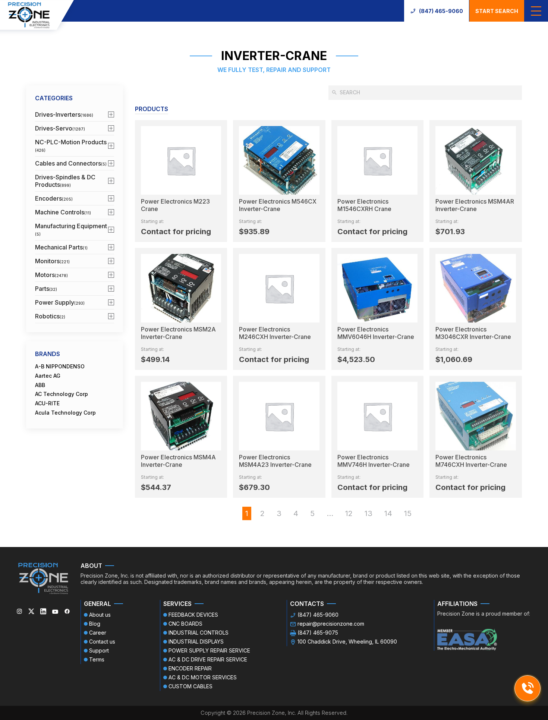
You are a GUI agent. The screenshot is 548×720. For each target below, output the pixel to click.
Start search (496, 11)
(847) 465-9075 (317, 632)
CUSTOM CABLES (190, 686)
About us (100, 614)
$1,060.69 (453, 359)
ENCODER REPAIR (190, 668)
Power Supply (60, 302)
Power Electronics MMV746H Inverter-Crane (373, 460)
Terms (96, 659)
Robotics (50, 316)
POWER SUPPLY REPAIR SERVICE (209, 650)
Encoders (54, 198)
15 (408, 513)
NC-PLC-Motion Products (71, 145)
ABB (40, 385)
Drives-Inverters (64, 114)
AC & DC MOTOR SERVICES (203, 677)
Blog (94, 623)
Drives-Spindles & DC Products (65, 180)
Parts (46, 288)
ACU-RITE (47, 403)
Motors (51, 275)
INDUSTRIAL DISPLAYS (196, 641)
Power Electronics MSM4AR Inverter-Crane (474, 205)
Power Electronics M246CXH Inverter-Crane (275, 333)
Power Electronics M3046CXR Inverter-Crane (473, 333)
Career (97, 632)
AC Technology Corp (61, 394)
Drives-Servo (60, 128)
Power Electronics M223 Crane (175, 205)
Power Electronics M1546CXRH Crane (364, 205)
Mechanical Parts (61, 247)
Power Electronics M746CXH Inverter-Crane (471, 460)
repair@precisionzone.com (330, 623)
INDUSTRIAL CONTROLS (199, 632)
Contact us (102, 641)
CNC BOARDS (185, 623)
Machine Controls (63, 212)
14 (388, 513)
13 (368, 513)
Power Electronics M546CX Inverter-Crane (277, 205)
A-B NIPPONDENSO (60, 367)
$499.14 (155, 359)
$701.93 (450, 231)
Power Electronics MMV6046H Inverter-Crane (375, 333)
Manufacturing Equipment (71, 229)
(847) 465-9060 (441, 11)
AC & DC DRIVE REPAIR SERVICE (208, 659)
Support (99, 650)
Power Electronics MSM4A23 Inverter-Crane (275, 460)
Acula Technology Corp (65, 413)
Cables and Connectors (71, 163)
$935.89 (254, 231)
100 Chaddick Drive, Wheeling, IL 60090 (347, 641)
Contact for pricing (176, 231)
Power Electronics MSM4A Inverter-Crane (178, 460)
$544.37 (156, 487)
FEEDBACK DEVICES (193, 614)
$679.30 (254, 487)
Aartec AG (47, 376)
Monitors (52, 261)
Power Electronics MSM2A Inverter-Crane (178, 333)
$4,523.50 (356, 359)
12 (349, 513)
